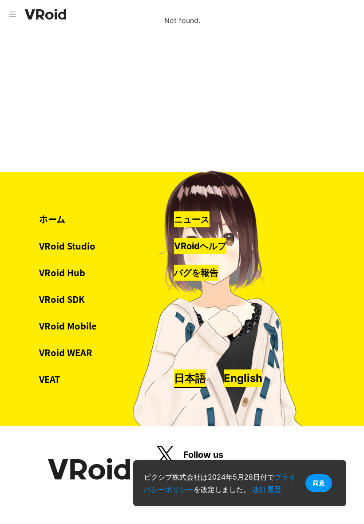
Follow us (203, 454)
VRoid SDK (62, 299)
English (243, 378)
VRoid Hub (62, 272)
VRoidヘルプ (200, 246)
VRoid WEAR (65, 352)
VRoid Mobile (68, 325)
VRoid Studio (67, 245)
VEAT (49, 379)
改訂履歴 (267, 489)
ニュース (192, 219)
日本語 (190, 378)
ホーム (52, 219)
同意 (319, 483)
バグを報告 (196, 272)
